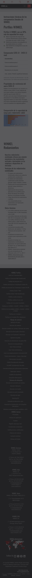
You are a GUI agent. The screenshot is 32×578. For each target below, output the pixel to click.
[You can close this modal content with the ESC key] (16, 289)
